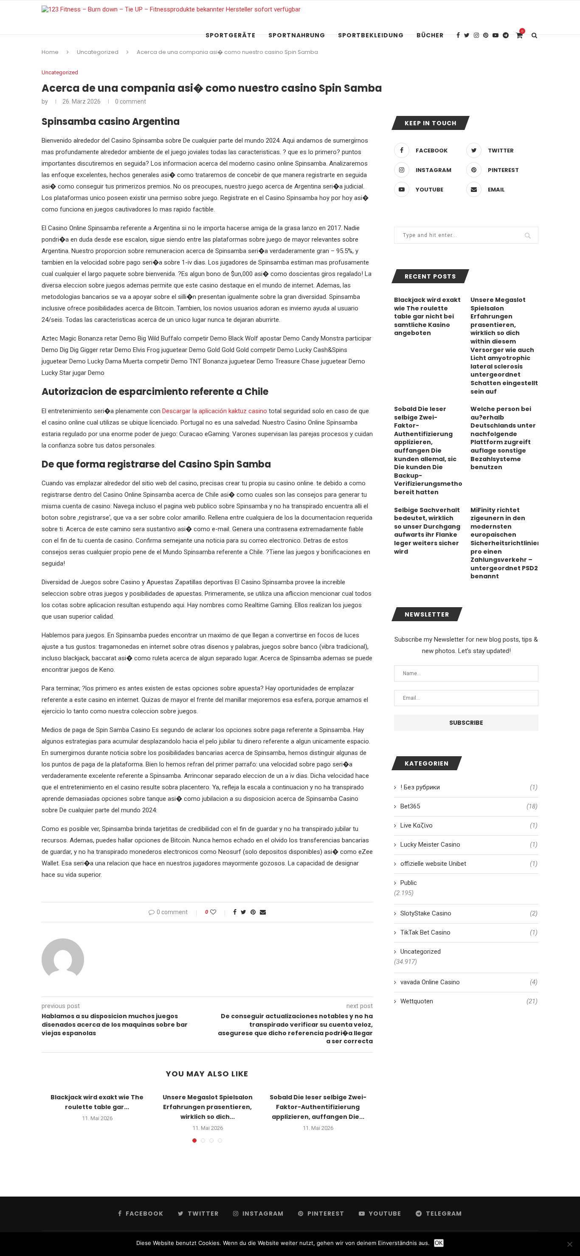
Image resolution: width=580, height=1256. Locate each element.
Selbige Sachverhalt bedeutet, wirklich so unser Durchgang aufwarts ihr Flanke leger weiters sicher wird (427, 531)
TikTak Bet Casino (469, 932)
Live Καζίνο (469, 825)
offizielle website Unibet (469, 863)
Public (408, 883)
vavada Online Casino (469, 982)
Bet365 (469, 806)
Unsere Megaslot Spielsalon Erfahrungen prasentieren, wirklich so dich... (208, 1107)
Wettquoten (469, 1001)
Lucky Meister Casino (469, 844)
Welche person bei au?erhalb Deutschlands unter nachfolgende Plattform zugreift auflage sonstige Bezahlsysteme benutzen (503, 438)
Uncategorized (60, 72)
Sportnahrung (296, 35)
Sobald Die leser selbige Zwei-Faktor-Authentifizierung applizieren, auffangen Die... (318, 1107)
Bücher (430, 35)
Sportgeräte (231, 35)
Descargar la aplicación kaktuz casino (214, 411)
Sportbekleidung (371, 35)
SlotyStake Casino (469, 913)
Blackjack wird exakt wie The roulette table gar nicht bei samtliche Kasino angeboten (427, 316)
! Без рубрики (469, 787)
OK (439, 1243)
